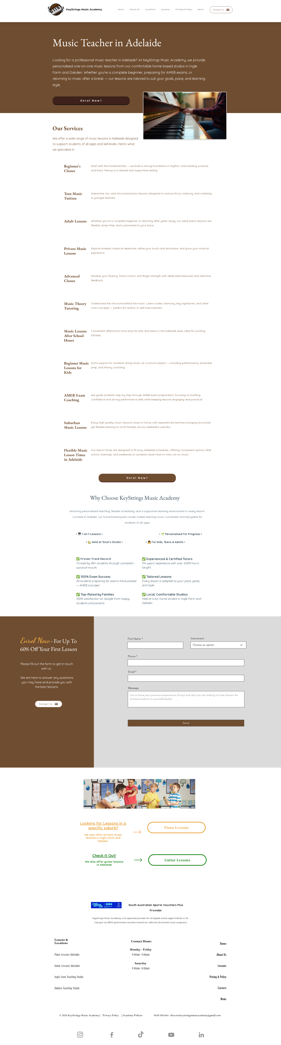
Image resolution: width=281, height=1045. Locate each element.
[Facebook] (111, 1035)
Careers (222, 988)
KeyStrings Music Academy (84, 9)
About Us (221, 955)
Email (131, 671)
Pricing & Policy (218, 977)
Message (133, 688)
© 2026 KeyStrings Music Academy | (79, 1015)
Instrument (197, 638)
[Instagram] (80, 1035)
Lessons (222, 966)
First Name (134, 638)
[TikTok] (141, 1035)
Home (223, 944)
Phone (132, 656)
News (223, 999)
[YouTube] (171, 1035)
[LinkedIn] (201, 1035)
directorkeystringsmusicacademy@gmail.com (195, 1015)
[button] (165, 9)
